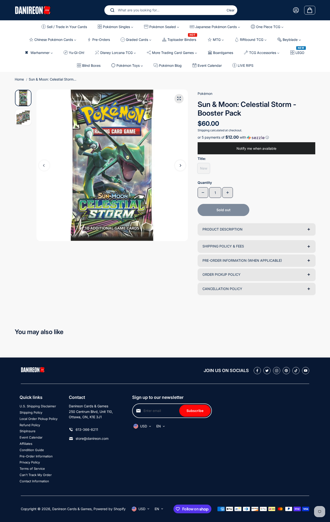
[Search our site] (112, 10)
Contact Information (34, 481)
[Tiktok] (296, 370)
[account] (296, 10)
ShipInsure (28, 431)
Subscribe (195, 411)
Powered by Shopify (109, 509)
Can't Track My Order (36, 475)
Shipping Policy (31, 412)
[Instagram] (276, 370)
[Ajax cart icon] (309, 10)
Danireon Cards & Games (72, 509)
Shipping (203, 130)
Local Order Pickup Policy (38, 419)
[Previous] (44, 165)
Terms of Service (32, 468)
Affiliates (26, 444)
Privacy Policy (30, 462)
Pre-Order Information (36, 456)
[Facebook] (257, 370)
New (203, 168)
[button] (256, 137)
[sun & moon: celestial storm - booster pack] (179, 98)
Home (19, 79)
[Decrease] (203, 192)
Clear (231, 10)
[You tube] (305, 370)
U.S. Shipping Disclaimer (38, 406)
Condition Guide (32, 450)
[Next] (180, 165)
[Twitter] (267, 370)
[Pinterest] (286, 370)
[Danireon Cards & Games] (33, 10)
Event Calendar (31, 437)
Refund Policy (30, 425)
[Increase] (227, 192)
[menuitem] (65, 26)
